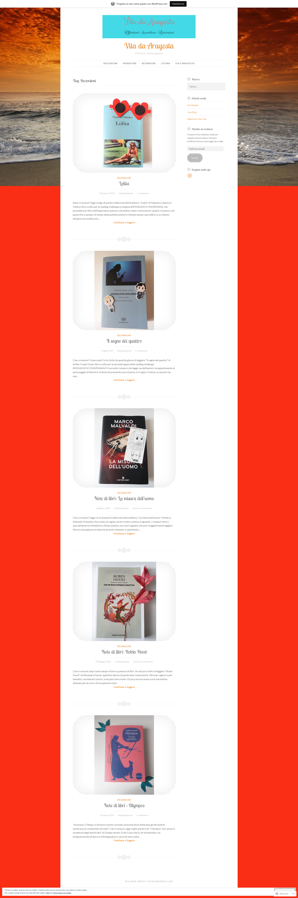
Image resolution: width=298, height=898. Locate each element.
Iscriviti (194, 158)
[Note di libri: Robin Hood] (124, 601)
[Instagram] (189, 175)
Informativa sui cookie (62, 893)
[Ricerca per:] (206, 86)
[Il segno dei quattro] (124, 290)
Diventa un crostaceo (202, 129)
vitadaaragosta (126, 193)
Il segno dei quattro (124, 341)
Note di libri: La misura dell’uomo (124, 498)
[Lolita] (124, 133)
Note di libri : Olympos (124, 805)
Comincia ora (178, 4)
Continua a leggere (104, 222)
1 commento (143, 193)
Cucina (165, 63)
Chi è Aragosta (184, 63)
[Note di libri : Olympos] (124, 755)
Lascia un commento (142, 508)
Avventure (129, 63)
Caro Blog (192, 112)
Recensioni (149, 63)
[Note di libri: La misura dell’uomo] (124, 448)
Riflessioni (110, 63)
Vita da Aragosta (149, 45)
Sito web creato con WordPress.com (149, 881)
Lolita (124, 183)
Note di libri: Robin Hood (124, 652)
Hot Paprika (193, 105)
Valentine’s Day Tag (196, 119)
